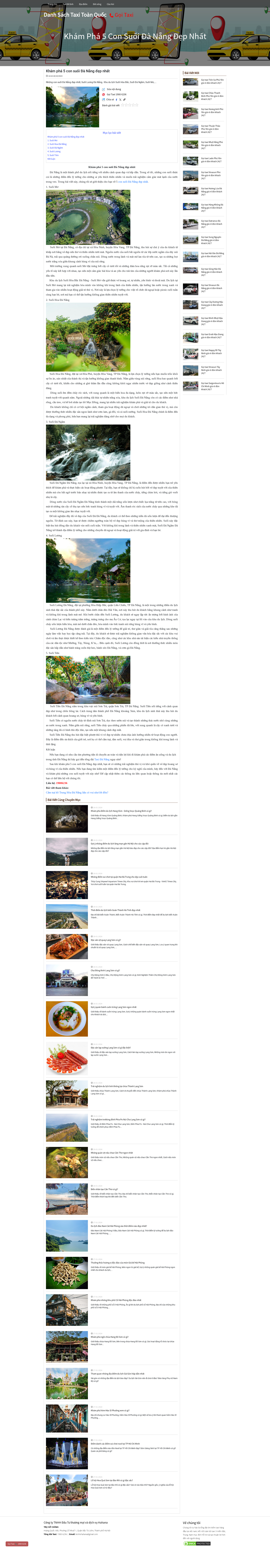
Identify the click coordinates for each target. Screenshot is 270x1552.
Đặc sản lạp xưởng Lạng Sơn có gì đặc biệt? (111, 1047)
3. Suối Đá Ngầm (55, 147)
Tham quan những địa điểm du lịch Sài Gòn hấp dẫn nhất (117, 1373)
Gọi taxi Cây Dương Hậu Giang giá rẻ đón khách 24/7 (212, 304)
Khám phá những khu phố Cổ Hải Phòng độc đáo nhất (116, 1300)
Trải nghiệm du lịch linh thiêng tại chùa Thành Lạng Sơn (117, 1086)
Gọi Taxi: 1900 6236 (17, 1544)
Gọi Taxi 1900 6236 (116, 94)
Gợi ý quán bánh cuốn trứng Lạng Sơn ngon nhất (113, 1007)
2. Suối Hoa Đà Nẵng (57, 144)
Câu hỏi (110, 4)
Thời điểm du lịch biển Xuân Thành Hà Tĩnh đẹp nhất (115, 910)
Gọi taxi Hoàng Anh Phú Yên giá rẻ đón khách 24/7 (212, 112)
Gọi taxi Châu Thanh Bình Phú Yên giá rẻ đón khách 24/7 (212, 95)
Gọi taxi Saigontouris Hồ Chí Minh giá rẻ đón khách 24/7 (212, 386)
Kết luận (51, 159)
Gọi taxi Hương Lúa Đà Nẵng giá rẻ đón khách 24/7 (211, 191)
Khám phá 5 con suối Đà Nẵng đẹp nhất (66, 136)
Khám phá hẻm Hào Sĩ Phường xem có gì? (110, 1410)
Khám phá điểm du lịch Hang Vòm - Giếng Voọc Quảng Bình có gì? (121, 810)
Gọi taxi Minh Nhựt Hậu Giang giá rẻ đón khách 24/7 (212, 321)
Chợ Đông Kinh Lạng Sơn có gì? (105, 970)
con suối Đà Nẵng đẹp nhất (133, 181)
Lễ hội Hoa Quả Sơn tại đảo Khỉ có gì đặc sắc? (112, 1480)
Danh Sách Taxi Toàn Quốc (75, 14)
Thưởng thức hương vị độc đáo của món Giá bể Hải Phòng (118, 1262)
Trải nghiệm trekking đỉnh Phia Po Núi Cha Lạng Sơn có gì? (118, 1119)
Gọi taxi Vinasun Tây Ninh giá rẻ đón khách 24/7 (211, 370)
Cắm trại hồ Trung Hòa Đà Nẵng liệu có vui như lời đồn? (77, 792)
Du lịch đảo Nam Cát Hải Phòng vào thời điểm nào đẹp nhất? (119, 1226)
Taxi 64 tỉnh (68, 4)
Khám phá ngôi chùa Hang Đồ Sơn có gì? (110, 1336)
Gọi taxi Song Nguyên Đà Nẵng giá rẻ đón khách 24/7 (211, 240)
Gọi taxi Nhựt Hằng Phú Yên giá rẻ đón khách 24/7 (212, 145)
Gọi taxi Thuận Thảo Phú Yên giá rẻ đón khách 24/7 (210, 128)
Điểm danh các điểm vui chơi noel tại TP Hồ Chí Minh (115, 1443)
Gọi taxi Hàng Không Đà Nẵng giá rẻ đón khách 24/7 (212, 207)
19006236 (61, 783)
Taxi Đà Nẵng (102, 759)
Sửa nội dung (113, 89)
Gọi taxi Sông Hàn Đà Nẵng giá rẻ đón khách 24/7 (211, 271)
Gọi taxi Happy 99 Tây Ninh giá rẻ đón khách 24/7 (211, 353)
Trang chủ (52, 4)
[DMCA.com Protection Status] (204, 1543)
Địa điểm (83, 4)
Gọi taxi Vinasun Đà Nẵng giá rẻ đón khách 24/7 (211, 288)
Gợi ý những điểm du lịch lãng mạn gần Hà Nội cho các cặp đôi (119, 843)
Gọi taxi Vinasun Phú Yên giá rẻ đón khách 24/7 (211, 175)
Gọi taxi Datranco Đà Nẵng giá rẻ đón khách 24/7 (211, 223)
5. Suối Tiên (53, 155)
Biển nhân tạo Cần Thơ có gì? (104, 1189)
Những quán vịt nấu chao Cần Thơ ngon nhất (112, 1152)
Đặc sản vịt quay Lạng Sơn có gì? (106, 940)
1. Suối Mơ (52, 140)
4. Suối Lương (54, 151)
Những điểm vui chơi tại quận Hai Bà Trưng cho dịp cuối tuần (119, 876)
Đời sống (97, 4)
